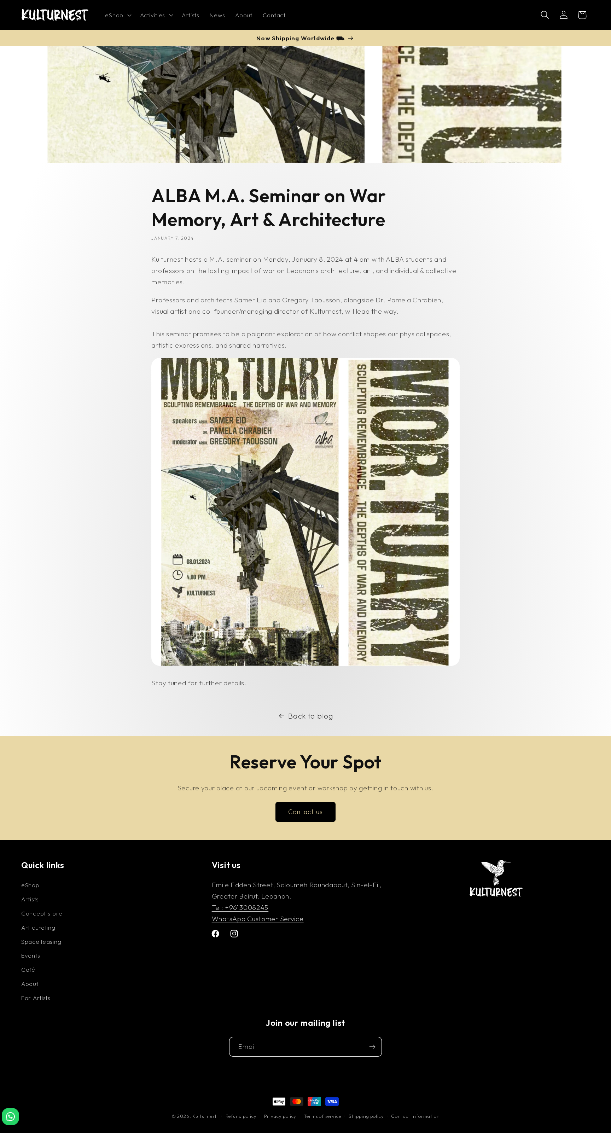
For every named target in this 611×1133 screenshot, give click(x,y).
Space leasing (41, 941)
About (30, 983)
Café (28, 969)
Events (30, 955)
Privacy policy (280, 1116)
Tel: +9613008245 (240, 907)
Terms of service (322, 1116)
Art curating (38, 927)
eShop (30, 885)
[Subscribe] (372, 1047)
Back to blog (310, 716)
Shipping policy (366, 1116)
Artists (30, 899)
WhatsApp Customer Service (258, 918)
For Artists (36, 997)
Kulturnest (205, 1116)
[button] (117, 15)
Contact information (415, 1116)
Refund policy (241, 1116)
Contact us (305, 812)
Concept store (41, 913)
